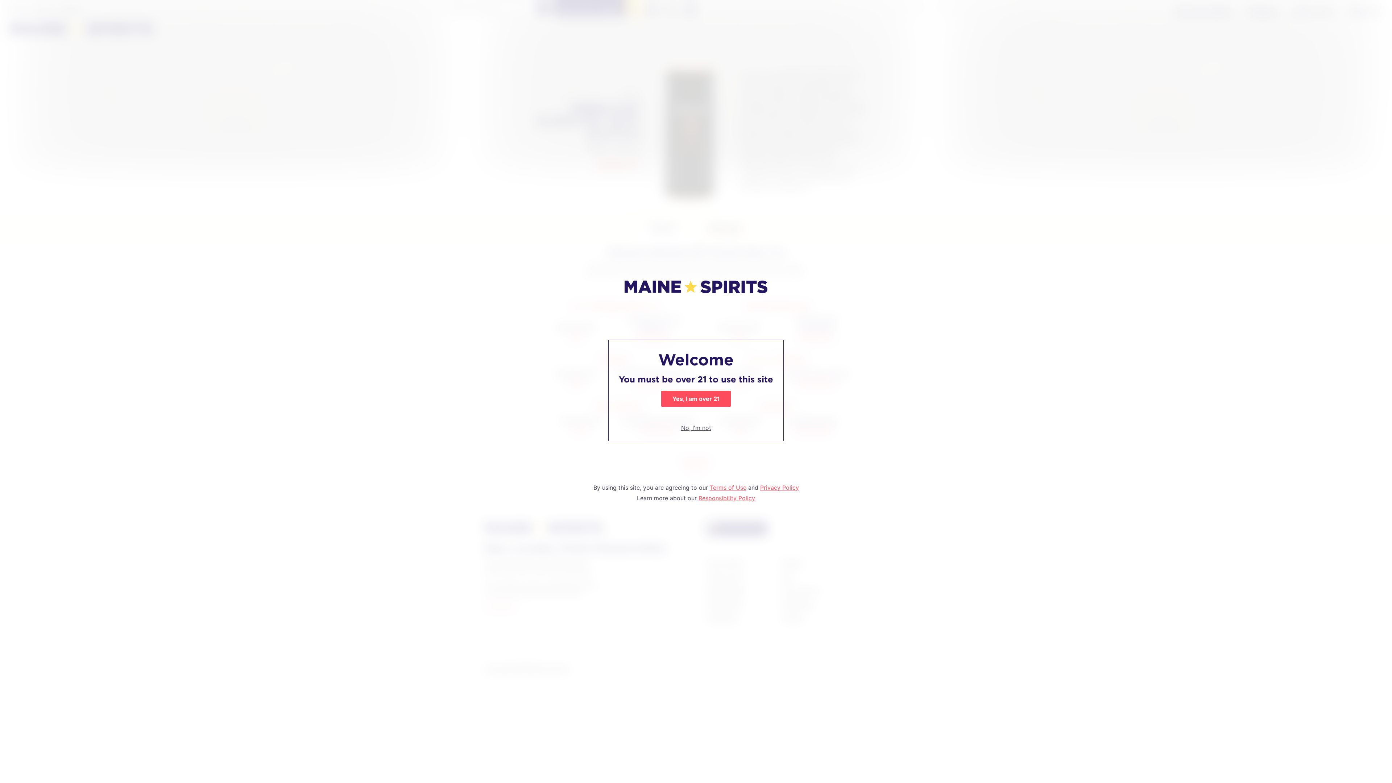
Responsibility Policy (727, 498)
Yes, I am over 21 (696, 398)
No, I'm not (696, 427)
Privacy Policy (779, 487)
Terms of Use (728, 487)
